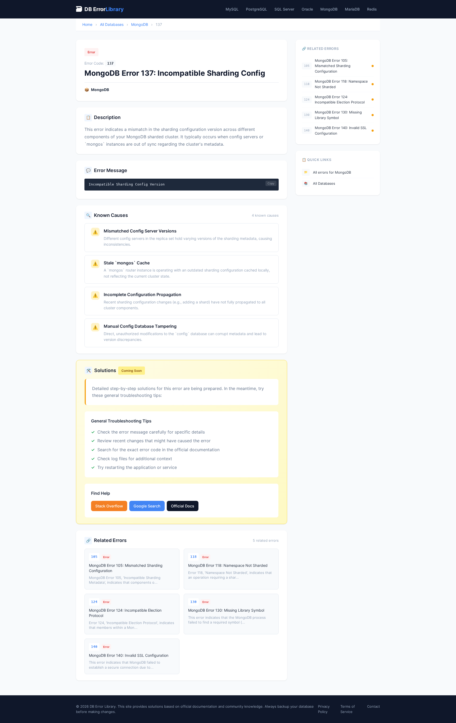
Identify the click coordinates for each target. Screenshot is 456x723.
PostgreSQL (256, 9)
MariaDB (352, 9)
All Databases (112, 24)
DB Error (100, 9)
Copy (271, 183)
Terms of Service (347, 709)
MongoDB (329, 9)
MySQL (232, 9)
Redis (372, 9)
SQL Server (284, 9)
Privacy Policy (324, 709)
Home (87, 24)
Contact (373, 706)
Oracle (307, 9)
